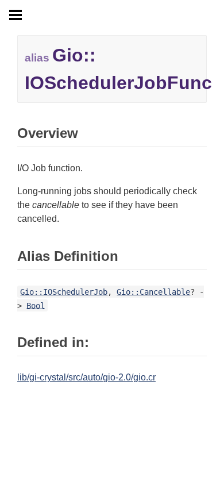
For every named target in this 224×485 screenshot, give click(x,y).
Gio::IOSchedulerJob (63, 291)
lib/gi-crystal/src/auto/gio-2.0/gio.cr (86, 377)
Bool (35, 305)
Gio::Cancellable (153, 291)
